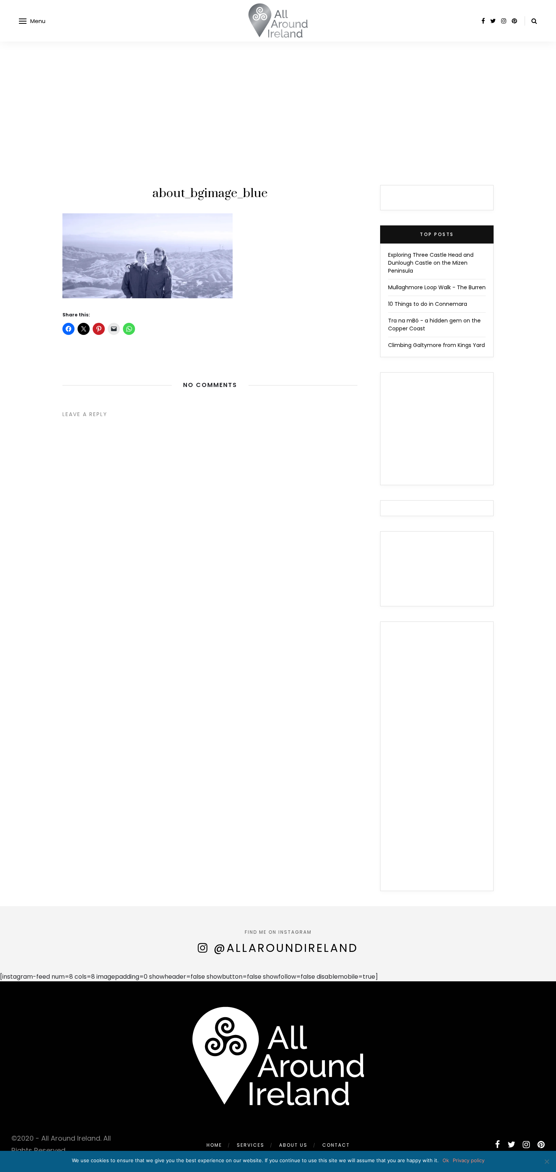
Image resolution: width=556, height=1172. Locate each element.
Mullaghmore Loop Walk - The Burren (437, 287)
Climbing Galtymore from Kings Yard (436, 345)
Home (214, 1145)
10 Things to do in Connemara (427, 304)
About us (293, 1145)
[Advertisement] (278, 98)
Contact (336, 1145)
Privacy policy (469, 1160)
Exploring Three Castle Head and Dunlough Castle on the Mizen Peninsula (431, 262)
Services (250, 1145)
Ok (446, 1160)
